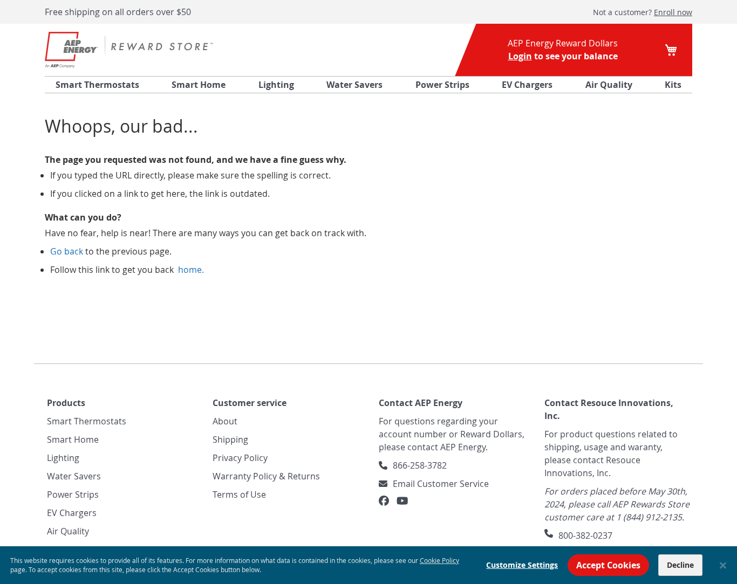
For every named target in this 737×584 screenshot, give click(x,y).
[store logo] (129, 50)
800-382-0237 (585, 535)
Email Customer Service (441, 484)
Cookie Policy (439, 560)
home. (190, 270)
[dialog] (368, 565)
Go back (66, 251)
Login (520, 56)
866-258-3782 (420, 465)
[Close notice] (723, 565)
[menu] (368, 85)
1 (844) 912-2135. (650, 517)
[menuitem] (97, 85)
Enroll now (673, 12)
